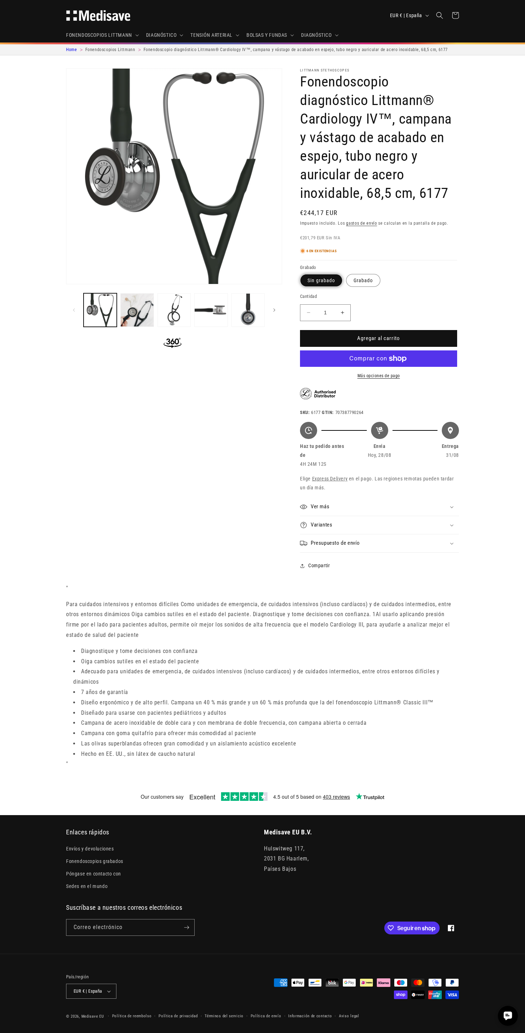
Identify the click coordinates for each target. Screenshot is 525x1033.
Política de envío (266, 1016)
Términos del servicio (224, 1016)
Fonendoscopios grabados (94, 861)
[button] (102, 35)
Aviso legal (349, 1016)
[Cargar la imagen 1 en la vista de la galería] (100, 309)
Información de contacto (310, 1016)
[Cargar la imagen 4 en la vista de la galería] (211, 309)
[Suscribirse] (186, 927)
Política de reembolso (132, 1016)
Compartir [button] (319, 565)
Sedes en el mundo (87, 886)
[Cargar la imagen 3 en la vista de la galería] (174, 309)
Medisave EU (92, 1016)
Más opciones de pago (379, 375)
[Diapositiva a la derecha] (274, 310)
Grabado (363, 280)
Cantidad (308, 296)
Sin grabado (321, 280)
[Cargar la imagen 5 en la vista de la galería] (248, 309)
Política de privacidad (178, 1016)
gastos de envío (361, 223)
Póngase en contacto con (93, 874)
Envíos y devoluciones (90, 849)
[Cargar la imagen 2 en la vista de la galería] (137, 309)
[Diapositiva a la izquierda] (74, 310)
